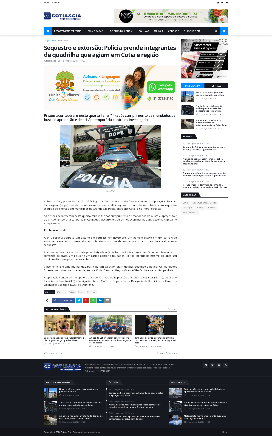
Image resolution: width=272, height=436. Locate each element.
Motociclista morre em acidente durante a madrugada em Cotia (205, 417)
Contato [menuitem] (173, 31)
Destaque (187, 207)
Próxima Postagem (166, 353)
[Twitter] (79, 300)
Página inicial (50, 40)
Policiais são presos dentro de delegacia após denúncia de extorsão (204, 390)
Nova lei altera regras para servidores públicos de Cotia (210, 93)
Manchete (63, 40)
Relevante (91, 292)
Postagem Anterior (54, 353)
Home (46, 2)
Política (211, 207)
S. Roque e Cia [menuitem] (192, 31)
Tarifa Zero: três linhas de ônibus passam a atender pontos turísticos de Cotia (209, 108)
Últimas (216, 85)
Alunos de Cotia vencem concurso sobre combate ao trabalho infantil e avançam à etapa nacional (110, 340)
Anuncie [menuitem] (158, 31)
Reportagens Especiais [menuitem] (67, 31)
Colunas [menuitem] (144, 31)
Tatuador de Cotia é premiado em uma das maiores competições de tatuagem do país (156, 340)
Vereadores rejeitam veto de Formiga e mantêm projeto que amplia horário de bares (205, 186)
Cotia (185, 202)
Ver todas (172, 309)
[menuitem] (48, 31)
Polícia (72, 292)
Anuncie (55, 2)
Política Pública (190, 212)
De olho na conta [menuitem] (121, 31)
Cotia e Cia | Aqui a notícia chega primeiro (80, 432)
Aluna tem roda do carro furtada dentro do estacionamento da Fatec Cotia (211, 122)
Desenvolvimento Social (204, 202)
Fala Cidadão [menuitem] (95, 31)
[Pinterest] (86, 300)
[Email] (107, 300)
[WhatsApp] (93, 300)
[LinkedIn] (100, 300)
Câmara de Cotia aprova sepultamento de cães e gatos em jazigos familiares (65, 339)
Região (81, 292)
